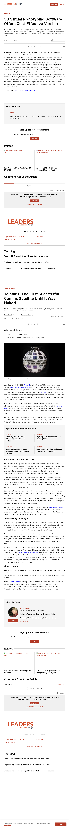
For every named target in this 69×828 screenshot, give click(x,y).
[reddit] (37, 46)
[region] (34, 186)
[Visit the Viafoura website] (60, 190)
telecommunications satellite (20, 387)
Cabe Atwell (8, 315)
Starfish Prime (15, 595)
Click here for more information (25, 90)
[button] (5, 4)
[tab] (9, 182)
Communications (9, 288)
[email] (40, 46)
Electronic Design (27, 315)
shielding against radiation (28, 559)
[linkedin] (31, 46)
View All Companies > (34, 243)
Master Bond (9, 239)
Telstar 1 (27, 385)
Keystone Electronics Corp (13, 237)
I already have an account (34, 204)
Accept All (60, 824)
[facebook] (28, 46)
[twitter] (34, 46)
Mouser (38, 237)
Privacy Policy (7, 825)
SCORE (43, 392)
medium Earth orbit (56, 514)
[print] (64, 46)
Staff (5, 40)
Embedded (7, 13)
